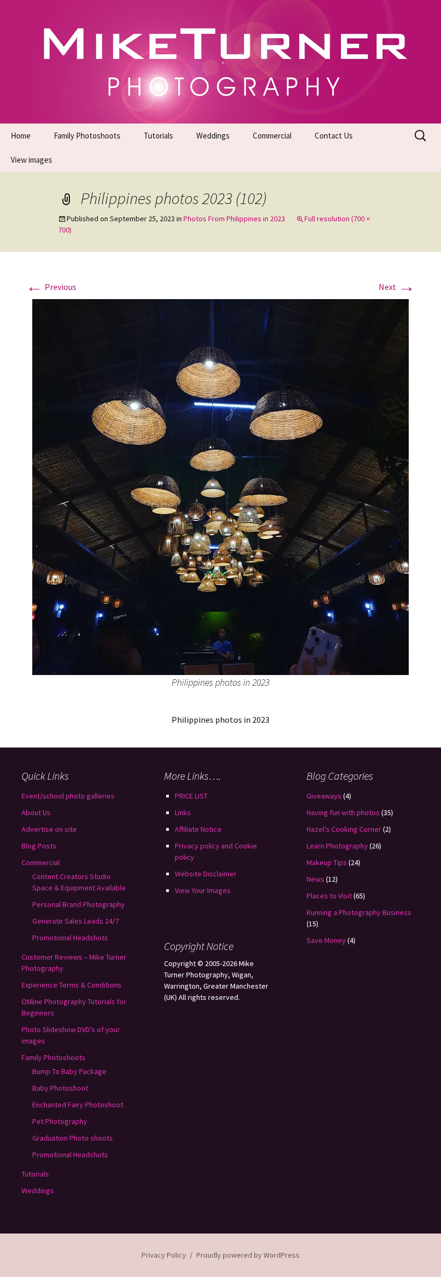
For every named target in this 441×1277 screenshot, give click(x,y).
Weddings (213, 135)
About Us (36, 812)
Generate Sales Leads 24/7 (75, 921)
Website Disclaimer (206, 874)
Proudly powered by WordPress (248, 1255)
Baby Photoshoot (60, 1088)
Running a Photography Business (359, 912)
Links (183, 812)
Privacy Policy (163, 1255)
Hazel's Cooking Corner (344, 829)
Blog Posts (39, 846)
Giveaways (324, 796)
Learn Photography (337, 846)
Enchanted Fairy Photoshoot (77, 1104)
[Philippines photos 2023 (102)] (220, 486)
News (315, 879)
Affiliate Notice (198, 829)
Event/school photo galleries (68, 796)
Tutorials (158, 135)
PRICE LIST (191, 796)
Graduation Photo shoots (72, 1138)
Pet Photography (59, 1121)
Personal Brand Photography (78, 904)
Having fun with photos (343, 812)
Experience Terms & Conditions (72, 985)
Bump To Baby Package (69, 1071)
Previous (51, 286)
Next (397, 286)
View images (31, 160)
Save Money (326, 940)
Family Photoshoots (87, 135)
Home (21, 135)
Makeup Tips (327, 862)
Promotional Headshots (70, 937)
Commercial (272, 135)
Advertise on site (49, 829)
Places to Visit (329, 896)
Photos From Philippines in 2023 (234, 218)
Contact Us (334, 135)
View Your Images (203, 890)
